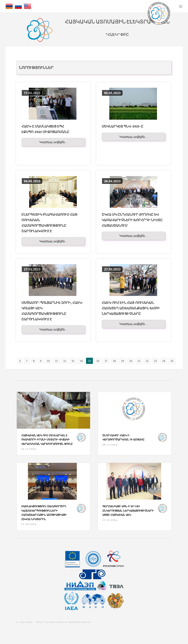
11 (56, 361)
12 (64, 361)
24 (163, 361)
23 (155, 361)
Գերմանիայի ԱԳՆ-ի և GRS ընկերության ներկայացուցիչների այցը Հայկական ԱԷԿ (128, 510)
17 (106, 361)
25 (172, 361)
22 (147, 361)
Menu (180, 6)
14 (81, 361)
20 (130, 361)
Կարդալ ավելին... (53, 142)
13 (73, 361)
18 (114, 361)
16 (97, 361)
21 (139, 361)
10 (48, 361)
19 (122, 361)
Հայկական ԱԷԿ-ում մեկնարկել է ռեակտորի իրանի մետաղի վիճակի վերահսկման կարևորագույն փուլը (47, 439)
